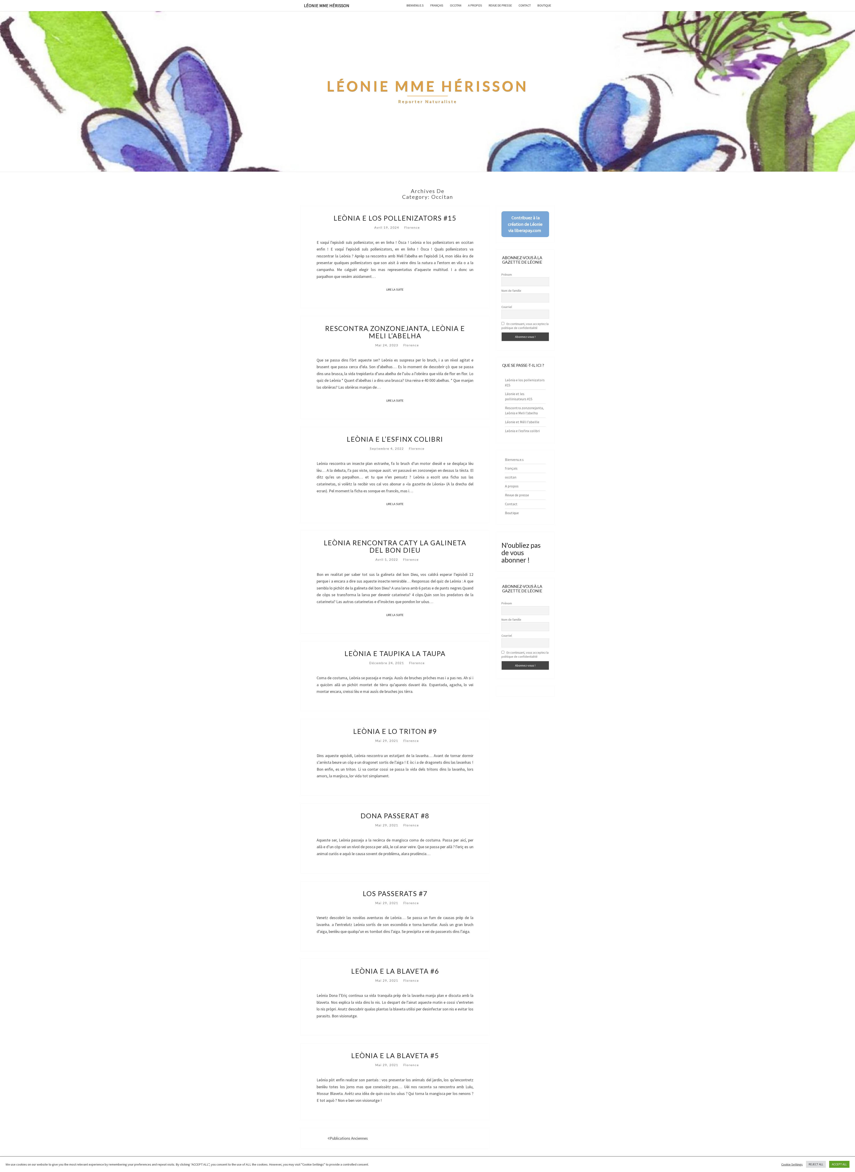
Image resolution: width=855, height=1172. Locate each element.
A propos (475, 5)
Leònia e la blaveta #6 (395, 971)
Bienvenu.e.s (415, 5)
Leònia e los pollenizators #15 (395, 218)
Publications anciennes (349, 1138)
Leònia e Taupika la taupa (395, 653)
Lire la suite (396, 289)
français (436, 5)
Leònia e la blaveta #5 (395, 1055)
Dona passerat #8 (394, 816)
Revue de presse (500, 5)
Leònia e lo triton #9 (395, 731)
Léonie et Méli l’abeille (522, 422)
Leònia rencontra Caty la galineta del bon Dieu (395, 546)
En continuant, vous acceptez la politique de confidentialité (525, 326)
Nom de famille (511, 291)
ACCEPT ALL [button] (839, 1164)
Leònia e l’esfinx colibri (395, 439)
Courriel (506, 307)
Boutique (544, 5)
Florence (412, 227)
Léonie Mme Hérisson (326, 5)
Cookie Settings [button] (792, 1164)
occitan (455, 5)
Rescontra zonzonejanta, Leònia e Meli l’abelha (395, 332)
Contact (525, 5)
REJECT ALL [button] (816, 1164)
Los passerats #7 (395, 893)
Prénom (506, 275)
